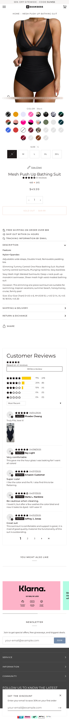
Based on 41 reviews (17, 365)
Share (11, 326)
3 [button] (34, 538)
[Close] (61, 694)
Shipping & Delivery (15, 308)
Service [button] (8, 657)
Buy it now (34, 221)
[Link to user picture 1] (10, 432)
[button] (29, 177)
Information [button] (11, 667)
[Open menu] (7, 7)
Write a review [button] (34, 369)
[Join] (57, 707)
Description (10, 245)
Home (16, 13)
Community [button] (10, 676)
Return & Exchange (15, 316)
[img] (22, 413)
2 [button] (27, 538)
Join (59, 640)
